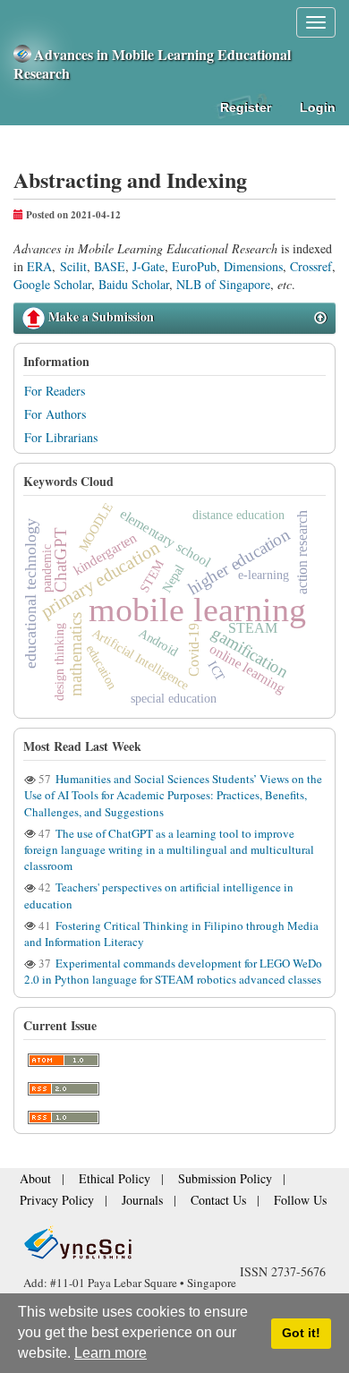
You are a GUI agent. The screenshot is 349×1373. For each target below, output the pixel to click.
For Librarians (61, 437)
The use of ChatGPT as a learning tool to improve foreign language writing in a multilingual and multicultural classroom (169, 849)
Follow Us (258, 1201)
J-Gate (148, 266)
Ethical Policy (100, 1184)
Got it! (301, 1333)
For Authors (55, 413)
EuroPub (194, 266)
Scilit (73, 266)
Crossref (311, 266)
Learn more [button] (110, 1352)
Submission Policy (193, 1184)
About (33, 1184)
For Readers (54, 390)
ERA (39, 266)
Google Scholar (52, 284)
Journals (123, 1201)
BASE (109, 266)
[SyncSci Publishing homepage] (23, 54)
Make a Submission (99, 316)
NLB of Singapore (223, 284)
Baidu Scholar (133, 284)
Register (245, 107)
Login (318, 107)
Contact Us (188, 1201)
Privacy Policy (50, 1201)
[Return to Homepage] (174, 1242)
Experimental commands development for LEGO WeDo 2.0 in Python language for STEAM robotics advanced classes (173, 971)
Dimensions (253, 266)
